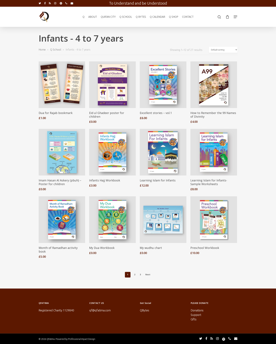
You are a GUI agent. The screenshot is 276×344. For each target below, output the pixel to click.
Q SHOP (173, 16)
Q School (55, 49)
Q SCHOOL (125, 16)
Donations (197, 310)
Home (42, 49)
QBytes (144, 310)
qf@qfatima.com (100, 310)
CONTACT (188, 16)
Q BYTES (141, 16)
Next (147, 274)
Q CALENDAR (157, 16)
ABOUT (92, 16)
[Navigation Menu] (236, 16)
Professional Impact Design (81, 339)
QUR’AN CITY (108, 16)
